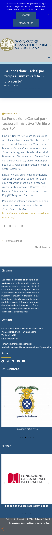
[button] (49, 56)
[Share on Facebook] (4, 226)
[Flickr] (23, 361)
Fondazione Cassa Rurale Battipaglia (26, 505)
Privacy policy (26, 23)
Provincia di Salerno (27, 428)
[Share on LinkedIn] (16, 226)
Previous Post (13, 240)
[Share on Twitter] (10, 226)
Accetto (26, 15)
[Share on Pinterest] (21, 226)
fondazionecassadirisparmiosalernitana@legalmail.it (26, 347)
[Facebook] (2, 361)
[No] (48, 14)
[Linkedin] (13, 361)
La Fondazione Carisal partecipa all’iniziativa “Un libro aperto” (26, 123)
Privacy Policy (42, 519)
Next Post (41, 247)
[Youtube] (18, 361)
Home (7, 85)
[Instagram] (8, 361)
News (15, 85)
